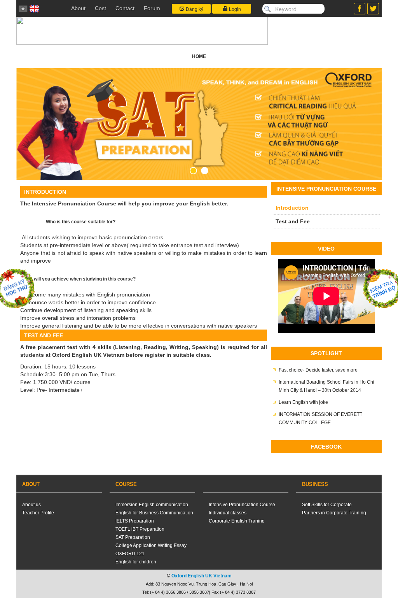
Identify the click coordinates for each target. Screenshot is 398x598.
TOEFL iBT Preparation (139, 529)
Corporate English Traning (237, 521)
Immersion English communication (151, 504)
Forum (152, 8)
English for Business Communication (154, 513)
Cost (100, 8)
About (78, 8)
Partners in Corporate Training (334, 513)
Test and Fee (293, 221)
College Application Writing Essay (151, 545)
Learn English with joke (303, 402)
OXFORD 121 (130, 553)
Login (234, 8)
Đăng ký (194, 8)
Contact (124, 8)
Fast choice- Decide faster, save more (318, 370)
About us (31, 504)
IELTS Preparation (134, 521)
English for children (135, 562)
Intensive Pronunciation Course (242, 504)
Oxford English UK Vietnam (201, 576)
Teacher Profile (38, 513)
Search (267, 9)
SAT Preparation (132, 537)
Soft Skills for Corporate (327, 504)
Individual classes (227, 513)
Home (199, 56)
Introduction (292, 208)
